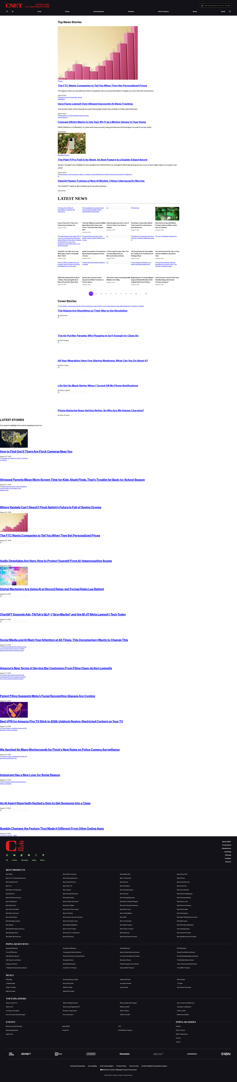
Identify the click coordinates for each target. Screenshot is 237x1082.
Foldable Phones (63, 155)
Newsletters (226, 848)
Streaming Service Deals (70, 979)
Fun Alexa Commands (12, 1010)
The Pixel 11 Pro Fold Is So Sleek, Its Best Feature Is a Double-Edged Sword (102, 159)
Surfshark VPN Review (69, 948)
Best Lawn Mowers (11, 917)
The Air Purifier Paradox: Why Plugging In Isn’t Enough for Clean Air (98, 335)
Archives (228, 858)
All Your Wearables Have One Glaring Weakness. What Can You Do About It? (103, 360)
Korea (42, 860)
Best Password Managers (184, 893)
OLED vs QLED (181, 1010)
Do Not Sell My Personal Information (154, 1066)
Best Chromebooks (183, 890)
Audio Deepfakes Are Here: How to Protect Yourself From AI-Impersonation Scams (56, 561)
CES (119, 1026)
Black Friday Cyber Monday (14, 1026)
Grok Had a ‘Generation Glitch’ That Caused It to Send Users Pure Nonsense (141, 225)
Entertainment (99, 11)
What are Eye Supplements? (71, 1007)
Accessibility (92, 1066)
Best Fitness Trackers (126, 929)
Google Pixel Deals (125, 983)
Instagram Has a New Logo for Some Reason (30, 775)
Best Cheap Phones (12, 882)
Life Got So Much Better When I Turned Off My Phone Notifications (98, 385)
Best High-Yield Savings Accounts (187, 917)
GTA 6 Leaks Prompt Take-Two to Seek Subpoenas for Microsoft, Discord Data (118, 254)
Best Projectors (182, 886)
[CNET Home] (15, 846)
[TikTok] (21, 855)
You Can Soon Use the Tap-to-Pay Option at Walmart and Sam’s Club (167, 254)
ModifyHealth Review (69, 964)
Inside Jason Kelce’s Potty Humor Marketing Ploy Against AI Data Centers (94, 254)
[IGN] (226, 1054)
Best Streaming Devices (70, 878)
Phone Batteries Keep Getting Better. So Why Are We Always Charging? (101, 410)
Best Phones (181, 878)
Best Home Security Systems (129, 905)
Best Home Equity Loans (70, 921)
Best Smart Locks (125, 909)
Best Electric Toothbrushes (71, 932)
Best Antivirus (124, 893)
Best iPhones (124, 882)
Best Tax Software (125, 921)
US (7, 860)
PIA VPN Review (181, 948)
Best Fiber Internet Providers (128, 936)
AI (12, 11)
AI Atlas (178, 1026)
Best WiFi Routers (68, 936)
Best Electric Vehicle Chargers (129, 901)
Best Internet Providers (184, 932)
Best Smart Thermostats (71, 909)
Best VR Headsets (11, 901)
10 (136, 293)
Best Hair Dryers (125, 932)
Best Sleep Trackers (126, 925)
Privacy (60, 81)
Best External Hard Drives (70, 893)
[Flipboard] (43, 855)
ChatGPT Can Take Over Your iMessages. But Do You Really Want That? (68, 254)
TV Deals (179, 983)
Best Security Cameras (184, 905)
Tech (39, 11)
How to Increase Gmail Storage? (15, 1014)
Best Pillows (9, 925)
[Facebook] (29, 855)
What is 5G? (9, 1007)
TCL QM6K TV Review (183, 968)
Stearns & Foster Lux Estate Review (73, 956)
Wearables (61, 99)
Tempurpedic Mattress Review (72, 952)
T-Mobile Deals (10, 983)
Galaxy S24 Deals (125, 979)
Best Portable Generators (71, 901)
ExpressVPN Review (12, 948)
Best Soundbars (125, 886)
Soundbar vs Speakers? (184, 1007)
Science (178, 1038)
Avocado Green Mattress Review (130, 956)
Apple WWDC (66, 1026)
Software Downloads (77, 1066)
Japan (34, 860)
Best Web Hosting (68, 897)
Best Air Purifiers (68, 913)
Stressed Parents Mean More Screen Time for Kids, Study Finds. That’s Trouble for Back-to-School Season (72, 479)
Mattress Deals (10, 991)
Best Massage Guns (12, 932)
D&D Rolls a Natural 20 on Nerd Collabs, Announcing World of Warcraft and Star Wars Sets (68, 280)
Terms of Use (134, 1066)
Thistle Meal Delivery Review (185, 960)
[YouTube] (14, 855)
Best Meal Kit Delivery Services (15, 929)
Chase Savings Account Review (129, 964)
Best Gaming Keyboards (127, 897)
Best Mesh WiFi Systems (13, 936)
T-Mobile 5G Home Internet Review (16, 968)
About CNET (226, 841)
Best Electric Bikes (68, 905)
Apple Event (9, 1034)
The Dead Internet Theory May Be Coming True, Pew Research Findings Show (142, 254)
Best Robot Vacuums (12, 913)
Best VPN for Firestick (69, 874)
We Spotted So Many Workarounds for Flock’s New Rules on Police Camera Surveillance (60, 749)
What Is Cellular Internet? (70, 1003)
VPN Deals (9, 979)
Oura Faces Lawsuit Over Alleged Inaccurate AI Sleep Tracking (95, 104)
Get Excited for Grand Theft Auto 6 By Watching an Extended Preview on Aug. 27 (167, 280)
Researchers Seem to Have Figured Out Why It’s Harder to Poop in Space (93, 280)
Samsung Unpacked (12, 1030)
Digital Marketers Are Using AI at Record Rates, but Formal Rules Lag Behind (52, 589)
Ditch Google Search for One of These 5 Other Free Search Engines (118, 225)
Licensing (227, 851)
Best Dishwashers (182, 913)
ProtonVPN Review (11, 952)
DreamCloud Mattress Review (186, 952)
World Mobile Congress (125, 1030)
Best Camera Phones (69, 882)
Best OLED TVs (67, 886)
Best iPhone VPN (182, 874)
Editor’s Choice (180, 1030)
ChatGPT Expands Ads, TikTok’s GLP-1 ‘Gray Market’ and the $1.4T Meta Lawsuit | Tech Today (63, 614)
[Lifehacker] (91, 1054)
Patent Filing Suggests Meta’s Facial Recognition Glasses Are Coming (47, 696)
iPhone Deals (181, 979)
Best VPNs (9, 874)
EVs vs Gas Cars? (68, 1014)
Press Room (226, 845)
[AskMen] (158, 1054)
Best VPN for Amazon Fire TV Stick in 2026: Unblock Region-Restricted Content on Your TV (61, 721)
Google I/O (65, 1030)
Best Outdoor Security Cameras (72, 917)
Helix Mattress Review (12, 956)
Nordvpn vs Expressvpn (70, 1010)
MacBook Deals (67, 987)
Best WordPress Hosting (13, 897)
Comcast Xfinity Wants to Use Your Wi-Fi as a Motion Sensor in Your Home (102, 122)
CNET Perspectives (182, 1034)
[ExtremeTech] (192, 1054)
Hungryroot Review (11, 964)
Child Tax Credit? (125, 1014)
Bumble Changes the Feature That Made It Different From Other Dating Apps (52, 828)
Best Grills (123, 917)
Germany (24, 860)
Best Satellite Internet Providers (186, 936)
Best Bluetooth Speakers (13, 890)
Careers (228, 861)
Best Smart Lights (182, 909)
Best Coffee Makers (126, 913)
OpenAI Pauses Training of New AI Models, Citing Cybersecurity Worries (101, 181)
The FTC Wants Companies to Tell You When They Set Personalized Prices (102, 85)
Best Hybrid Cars (11, 905)
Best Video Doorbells (12, 909)
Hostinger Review (68, 960)
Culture (178, 1042)
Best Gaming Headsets (184, 897)
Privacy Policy (121, 1066)
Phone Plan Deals (68, 983)
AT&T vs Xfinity (124, 1010)
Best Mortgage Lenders (13, 921)
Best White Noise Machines (185, 925)
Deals (223, 11)
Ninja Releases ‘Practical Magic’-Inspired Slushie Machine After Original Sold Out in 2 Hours (142, 280)
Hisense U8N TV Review (127, 968)
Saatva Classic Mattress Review (129, 952)
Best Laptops (67, 890)
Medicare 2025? (125, 1007)
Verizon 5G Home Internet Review (187, 964)
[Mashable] (124, 1054)
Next (146, 293)
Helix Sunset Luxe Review (13, 960)
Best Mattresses (182, 921)
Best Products (163, 11)
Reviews (131, 11)
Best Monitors (10, 893)
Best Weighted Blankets (70, 925)
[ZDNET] (26, 1054)
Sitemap (228, 855)
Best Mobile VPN (125, 874)
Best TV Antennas (125, 878)
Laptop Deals (124, 987)
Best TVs (8, 886)
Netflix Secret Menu (183, 1014)
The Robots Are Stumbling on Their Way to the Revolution (92, 310)
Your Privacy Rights (107, 1066)
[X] (36, 855)
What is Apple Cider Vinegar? (128, 1003)
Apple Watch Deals (68, 991)
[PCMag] (58, 1054)
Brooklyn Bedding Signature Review (187, 956)
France (14, 860)
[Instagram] (7, 855)
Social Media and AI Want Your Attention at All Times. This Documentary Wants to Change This (64, 640)
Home (67, 11)
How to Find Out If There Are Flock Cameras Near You (36, 451)
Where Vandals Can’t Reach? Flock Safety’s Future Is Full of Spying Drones (50, 507)
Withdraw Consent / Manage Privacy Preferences (119, 1069)
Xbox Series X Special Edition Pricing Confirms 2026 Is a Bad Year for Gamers (166, 225)
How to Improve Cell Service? (186, 1003)
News (195, 11)
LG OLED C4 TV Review (70, 968)
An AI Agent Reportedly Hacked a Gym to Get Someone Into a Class (45, 803)
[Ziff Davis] (11, 1054)
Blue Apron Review (125, 960)
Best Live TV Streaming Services (16, 878)
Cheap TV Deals (11, 987)
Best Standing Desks (183, 929)
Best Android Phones (183, 882)
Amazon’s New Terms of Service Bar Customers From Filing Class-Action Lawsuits (56, 668)
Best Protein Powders (69, 929)
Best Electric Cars (182, 901)
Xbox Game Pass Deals (184, 987)
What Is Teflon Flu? (11, 1003)
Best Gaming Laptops (126, 890)
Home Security (63, 117)
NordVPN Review (125, 948)
